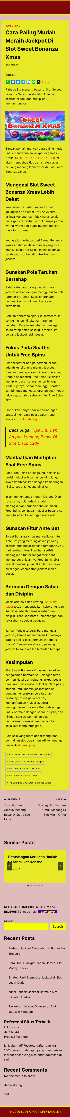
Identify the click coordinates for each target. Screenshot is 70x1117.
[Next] (60, 866)
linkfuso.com (12, 1027)
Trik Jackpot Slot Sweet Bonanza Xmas (29, 782)
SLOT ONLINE (12, 26)
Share (45, 82)
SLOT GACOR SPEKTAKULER (23, 768)
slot (6, 1094)
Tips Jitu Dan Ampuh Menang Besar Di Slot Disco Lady (33, 437)
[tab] (28, 885)
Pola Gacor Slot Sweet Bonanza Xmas (28, 754)
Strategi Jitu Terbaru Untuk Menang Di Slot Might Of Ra (52, 807)
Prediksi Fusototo (16, 1036)
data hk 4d (11, 1032)
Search (9, 920)
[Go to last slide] (9, 866)
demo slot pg (13, 1085)
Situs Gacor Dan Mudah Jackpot (25, 761)
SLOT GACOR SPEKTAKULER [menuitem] (35, 158)
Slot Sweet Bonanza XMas (22, 775)
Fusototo (30, 1045)
